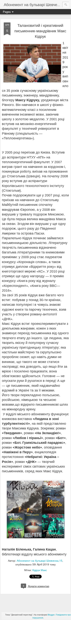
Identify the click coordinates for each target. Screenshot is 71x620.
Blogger (51, 614)
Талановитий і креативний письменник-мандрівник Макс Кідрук (40, 30)
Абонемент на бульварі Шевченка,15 (39, 560)
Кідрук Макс (39, 570)
